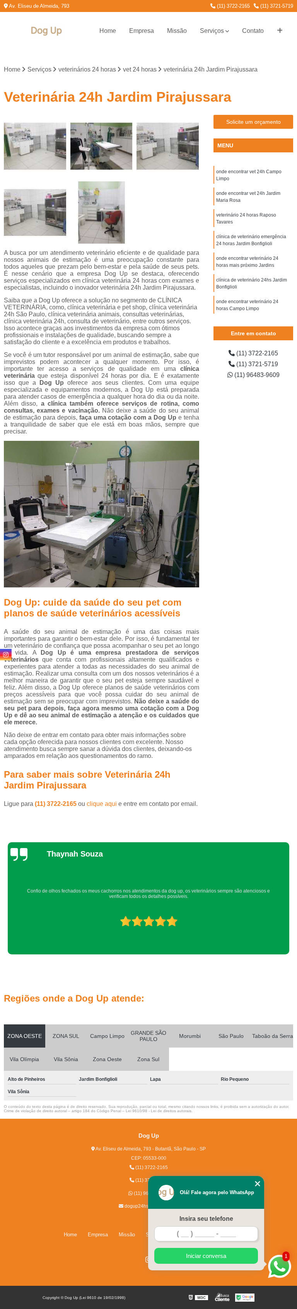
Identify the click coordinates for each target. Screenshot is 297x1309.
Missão (177, 30)
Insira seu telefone (206, 1218)
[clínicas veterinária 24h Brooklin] (35, 146)
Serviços (212, 30)
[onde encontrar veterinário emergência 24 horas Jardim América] (168, 146)
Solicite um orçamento (253, 122)
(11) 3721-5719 (276, 6)
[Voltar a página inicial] (47, 31)
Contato (253, 30)
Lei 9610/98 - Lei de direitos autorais (158, 1111)
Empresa (141, 30)
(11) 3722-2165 (232, 6)
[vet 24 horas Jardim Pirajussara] (35, 212)
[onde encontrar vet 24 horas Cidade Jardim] (101, 212)
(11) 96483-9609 (256, 375)
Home (107, 30)
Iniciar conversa (206, 1256)
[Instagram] (6, 654)
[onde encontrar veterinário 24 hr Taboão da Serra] (101, 146)
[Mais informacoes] (279, 31)
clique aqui (102, 803)
